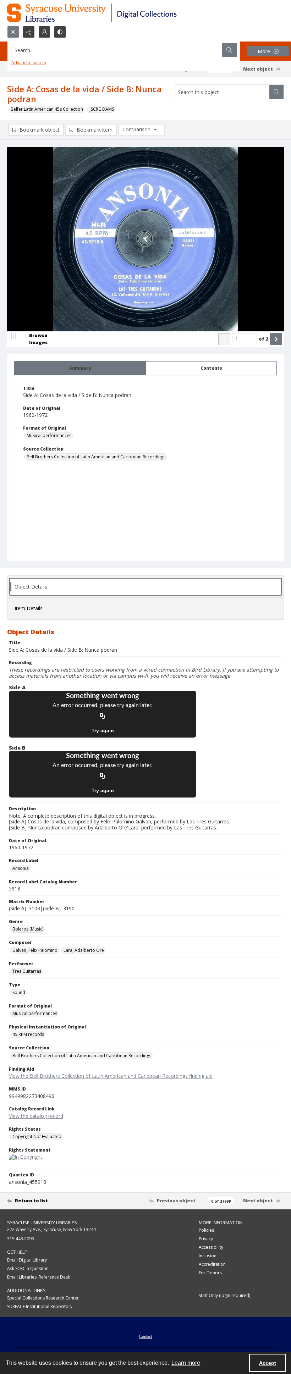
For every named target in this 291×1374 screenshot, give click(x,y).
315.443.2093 (20, 1239)
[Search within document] (276, 92)
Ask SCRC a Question (28, 1268)
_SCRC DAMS (101, 109)
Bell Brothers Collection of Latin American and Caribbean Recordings (96, 457)
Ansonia (20, 868)
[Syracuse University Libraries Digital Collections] (112, 13)
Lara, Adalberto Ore (84, 950)
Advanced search (28, 63)
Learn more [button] (185, 1363)
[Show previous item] (224, 339)
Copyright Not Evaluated (36, 1136)
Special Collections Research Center (43, 1298)
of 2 (263, 339)
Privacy (206, 1239)
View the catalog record (36, 1116)
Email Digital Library (27, 1260)
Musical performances (49, 435)
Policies (206, 1230)
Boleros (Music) (27, 929)
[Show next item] (276, 339)
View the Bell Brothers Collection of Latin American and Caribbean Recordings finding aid (111, 1075)
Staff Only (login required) (224, 1295)
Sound (18, 992)
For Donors (210, 1273)
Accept (267, 1363)
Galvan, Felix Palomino (34, 950)
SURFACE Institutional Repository (39, 1306)
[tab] (80, 368)
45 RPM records (28, 1034)
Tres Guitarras (26, 971)
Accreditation (212, 1264)
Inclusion (207, 1256)
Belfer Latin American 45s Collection (47, 109)
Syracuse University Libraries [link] (42, 1222)
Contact (145, 1336)
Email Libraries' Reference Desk (38, 1277)
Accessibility (211, 1247)
